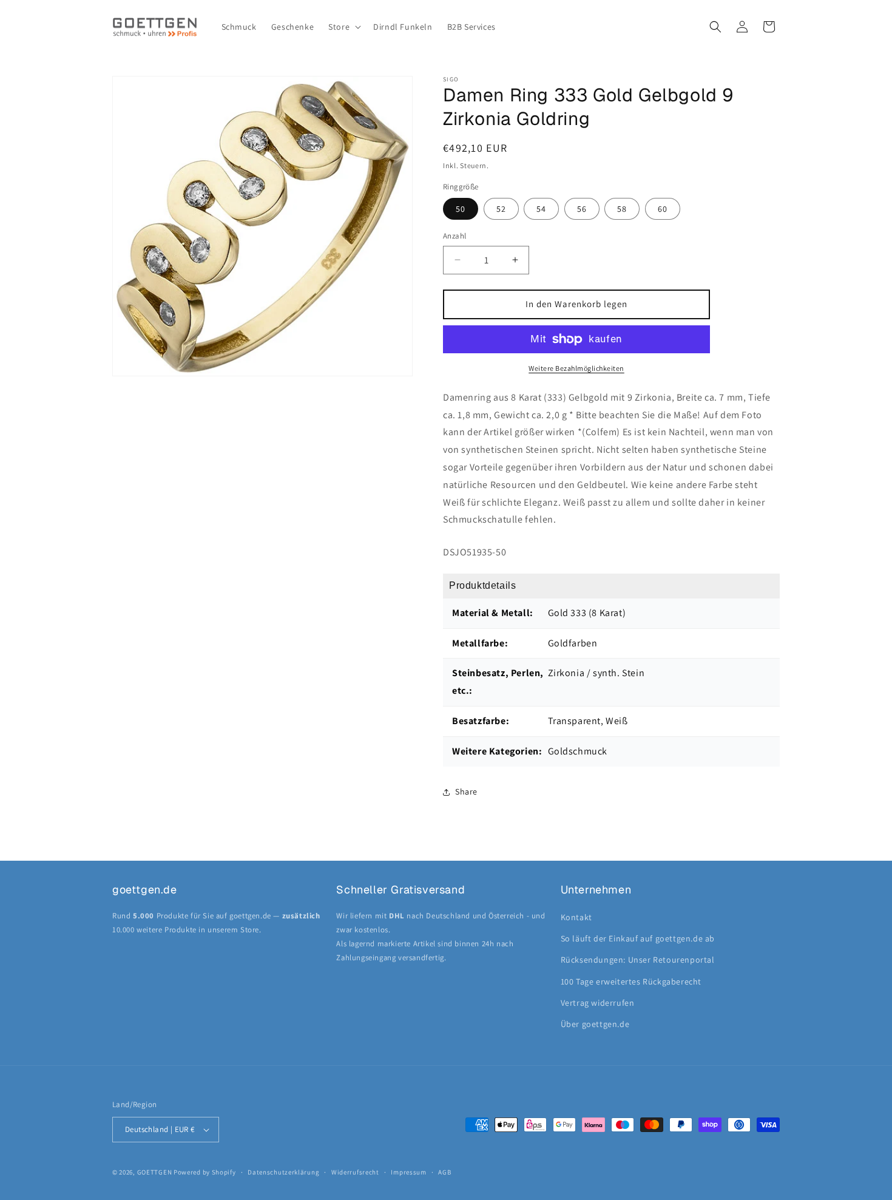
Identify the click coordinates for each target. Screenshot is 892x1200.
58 (622, 208)
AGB (444, 1172)
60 (662, 208)
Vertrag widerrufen (598, 1002)
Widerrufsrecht (355, 1172)
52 (501, 208)
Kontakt (576, 917)
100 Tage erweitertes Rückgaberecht (631, 981)
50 (460, 208)
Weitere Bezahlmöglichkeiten (576, 368)
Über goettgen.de (595, 1024)
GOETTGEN (154, 1172)
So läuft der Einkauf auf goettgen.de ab (638, 938)
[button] (343, 26)
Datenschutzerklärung (283, 1172)
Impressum (408, 1172)
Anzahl (454, 236)
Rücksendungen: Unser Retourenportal (638, 959)
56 (582, 208)
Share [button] (466, 791)
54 (541, 208)
